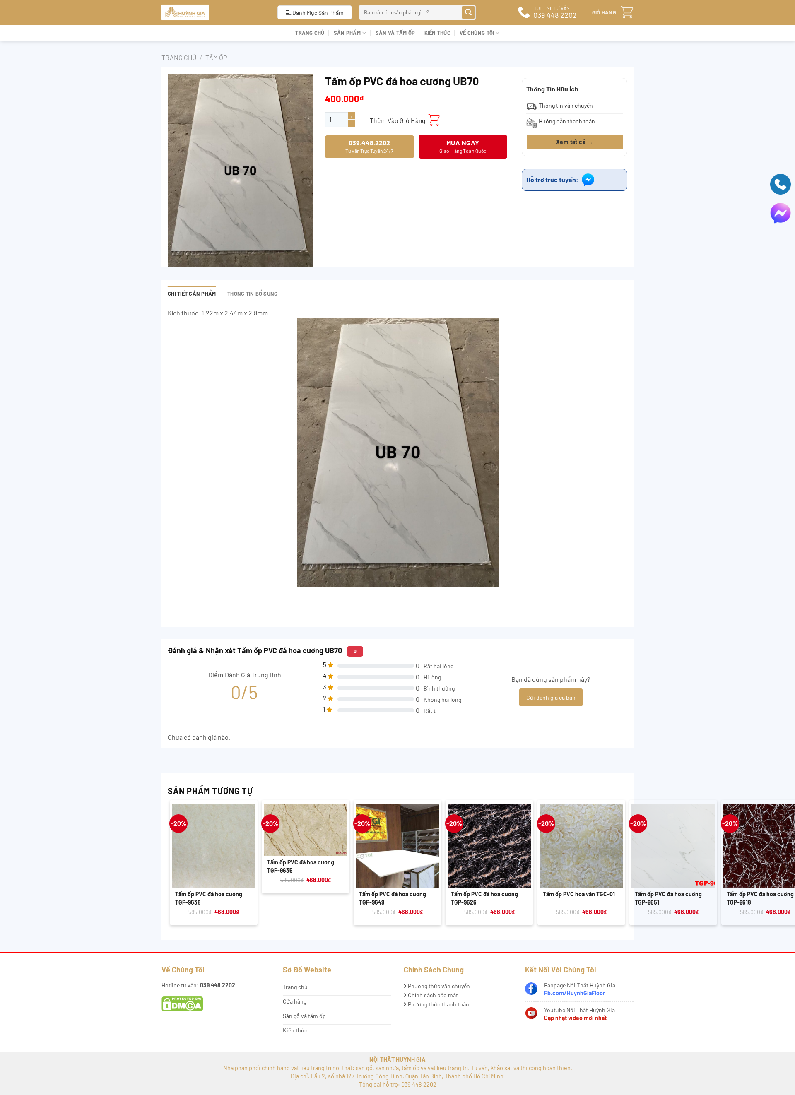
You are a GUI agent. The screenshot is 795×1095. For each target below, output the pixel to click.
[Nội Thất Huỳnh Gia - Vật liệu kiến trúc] (213, 12)
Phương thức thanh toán (438, 1004)
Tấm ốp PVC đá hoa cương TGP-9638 (208, 898)
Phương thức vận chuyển (438, 985)
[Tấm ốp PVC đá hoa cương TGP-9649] (397, 846)
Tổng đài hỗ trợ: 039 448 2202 (397, 1084)
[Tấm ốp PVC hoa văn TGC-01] (581, 846)
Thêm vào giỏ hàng (398, 120)
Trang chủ (309, 32)
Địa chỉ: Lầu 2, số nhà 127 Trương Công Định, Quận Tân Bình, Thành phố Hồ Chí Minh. (397, 1076)
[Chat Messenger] (780, 212)
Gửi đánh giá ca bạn (551, 697)
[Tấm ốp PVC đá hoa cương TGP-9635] (305, 830)
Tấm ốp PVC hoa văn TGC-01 (579, 894)
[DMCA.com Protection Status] (182, 1003)
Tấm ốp (216, 57)
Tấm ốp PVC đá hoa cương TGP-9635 (300, 866)
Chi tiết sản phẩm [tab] (192, 293)
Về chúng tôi (477, 32)
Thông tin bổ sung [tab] (252, 293)
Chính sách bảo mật (432, 995)
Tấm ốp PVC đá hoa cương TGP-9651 (668, 898)
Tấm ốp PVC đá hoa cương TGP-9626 (484, 898)
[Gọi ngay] (780, 183)
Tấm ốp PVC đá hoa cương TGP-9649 (392, 898)
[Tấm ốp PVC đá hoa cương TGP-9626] (489, 846)
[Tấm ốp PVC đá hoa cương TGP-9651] (673, 846)
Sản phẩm (347, 32)
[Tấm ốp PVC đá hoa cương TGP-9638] (213, 846)
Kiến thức (437, 32)
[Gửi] (468, 12)
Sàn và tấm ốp (395, 32)
